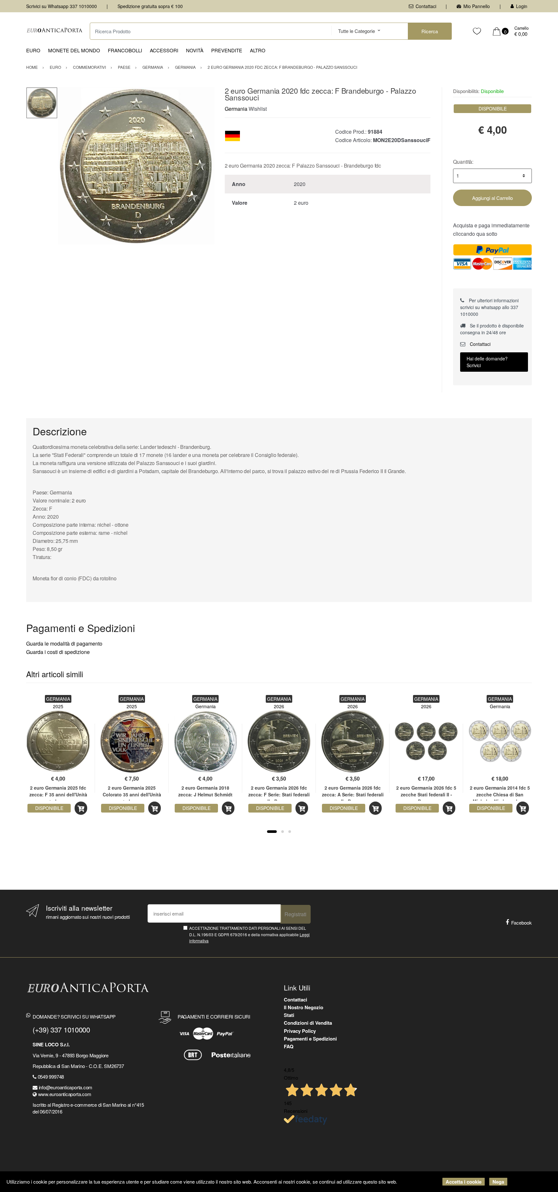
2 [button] (282, 831)
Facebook (521, 922)
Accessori (164, 50)
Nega (498, 1181)
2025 (58, 706)
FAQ (289, 1046)
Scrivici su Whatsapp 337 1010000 (61, 6)
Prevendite (226, 50)
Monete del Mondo (74, 50)
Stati (289, 1015)
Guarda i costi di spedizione (58, 652)
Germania (236, 108)
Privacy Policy (300, 1030)
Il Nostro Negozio (303, 1007)
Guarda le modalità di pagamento (64, 643)
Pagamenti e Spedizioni (310, 1038)
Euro (33, 50)
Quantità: (463, 161)
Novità (194, 50)
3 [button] (289, 831)
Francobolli (125, 50)
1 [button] (272, 831)
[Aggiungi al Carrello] (81, 808)
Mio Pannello (476, 6)
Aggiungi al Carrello (492, 197)
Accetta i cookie (463, 1181)
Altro (257, 50)
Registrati (295, 914)
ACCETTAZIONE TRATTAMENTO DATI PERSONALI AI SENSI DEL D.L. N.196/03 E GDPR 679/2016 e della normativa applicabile (249, 934)
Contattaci (426, 6)
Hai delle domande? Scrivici (487, 361)
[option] (136, 165)
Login (521, 6)
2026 (279, 706)
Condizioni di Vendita (308, 1022)
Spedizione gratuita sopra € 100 (150, 6)
